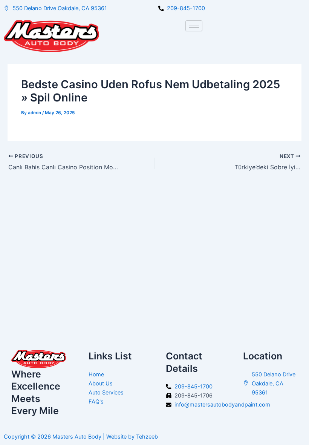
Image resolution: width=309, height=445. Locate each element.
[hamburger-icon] (193, 25)
